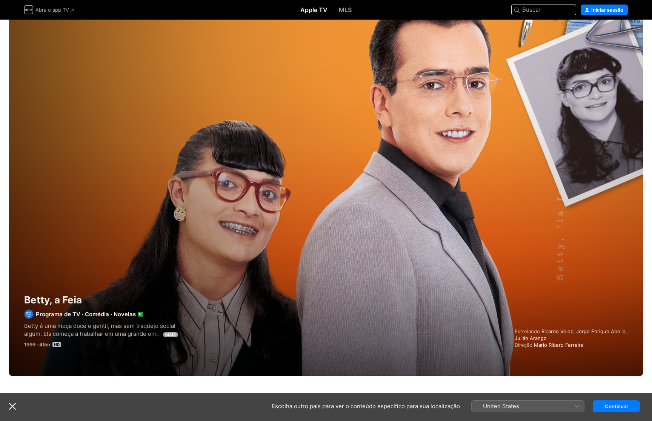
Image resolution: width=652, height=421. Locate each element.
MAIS (170, 334)
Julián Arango (531, 338)
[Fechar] (12, 406)
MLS (345, 10)
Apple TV (314, 10)
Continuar (616, 406)
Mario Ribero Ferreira (558, 345)
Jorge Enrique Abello (601, 331)
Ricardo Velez (557, 331)
